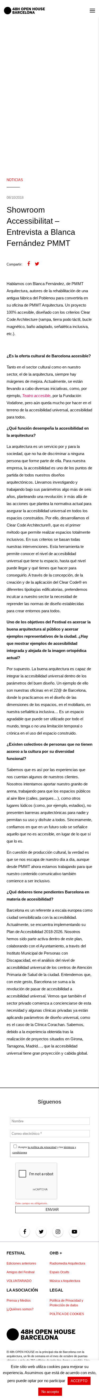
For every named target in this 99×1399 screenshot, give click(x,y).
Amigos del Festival (21, 1272)
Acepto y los (44, 1150)
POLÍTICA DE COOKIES (67, 1314)
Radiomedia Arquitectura (67, 1263)
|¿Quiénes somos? (20, 1309)
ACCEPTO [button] (79, 1381)
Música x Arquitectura (65, 1281)
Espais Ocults (59, 1272)
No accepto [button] (50, 1392)
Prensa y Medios (19, 1300)
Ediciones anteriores (21, 1263)
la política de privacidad (42, 1147)
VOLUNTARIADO (19, 1281)
